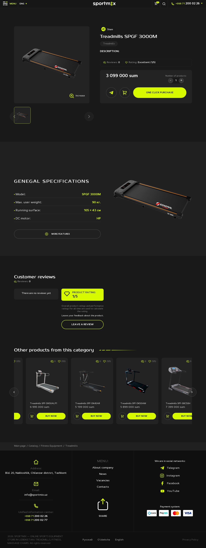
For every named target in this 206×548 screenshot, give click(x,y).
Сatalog (33, 446)
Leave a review (82, 324)
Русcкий (87, 540)
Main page (20, 446)
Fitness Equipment (51, 446)
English (119, 540)
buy (39, 416)
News (102, 474)
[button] (14, 392)
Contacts (103, 487)
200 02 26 (188, 3)
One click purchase (159, 92)
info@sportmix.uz (36, 495)
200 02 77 (36, 520)
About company (102, 467)
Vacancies (102, 480)
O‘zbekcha (104, 540)
